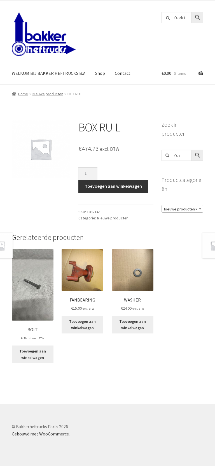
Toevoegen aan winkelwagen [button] (32, 354)
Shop (100, 73)
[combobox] (182, 209)
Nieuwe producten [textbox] (180, 209)
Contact (122, 73)
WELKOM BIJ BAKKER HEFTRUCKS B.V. (48, 73)
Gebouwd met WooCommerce (40, 434)
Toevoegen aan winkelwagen (113, 186)
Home (23, 93)
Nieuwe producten (47, 93)
